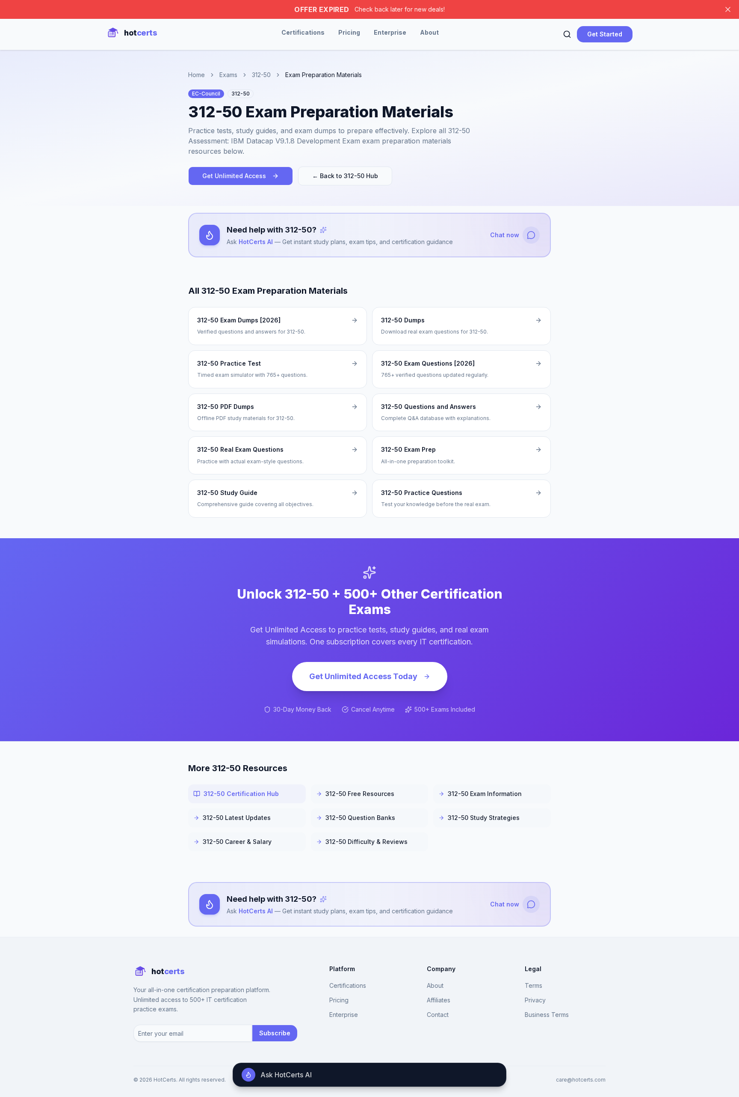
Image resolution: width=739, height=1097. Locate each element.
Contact (438, 1014)
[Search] (567, 34)
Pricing (349, 32)
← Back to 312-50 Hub (345, 175)
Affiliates (438, 1000)
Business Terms (547, 1014)
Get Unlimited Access (234, 175)
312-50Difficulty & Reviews (366, 841)
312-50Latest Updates (237, 817)
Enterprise (390, 32)
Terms (533, 985)
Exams (228, 74)
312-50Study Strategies (484, 817)
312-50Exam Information (485, 793)
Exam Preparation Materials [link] (323, 74)
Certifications (303, 32)
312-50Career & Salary (237, 841)
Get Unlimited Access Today (363, 676)
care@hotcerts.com (581, 1079)
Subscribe (274, 1033)
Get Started (604, 34)
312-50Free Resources (359, 793)
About (429, 32)
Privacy (535, 1000)
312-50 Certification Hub (241, 793)
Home (196, 74)
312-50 (261, 74)
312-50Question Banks (360, 817)
